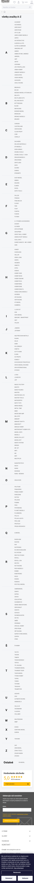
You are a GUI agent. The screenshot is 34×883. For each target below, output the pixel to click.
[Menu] (31, 2)
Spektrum (18, 628)
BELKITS (17, 95)
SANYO (17, 591)
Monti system (19, 442)
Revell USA (18, 560)
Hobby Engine (19, 278)
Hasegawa (18, 252)
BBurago (17, 87)
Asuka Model (19, 77)
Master (17, 392)
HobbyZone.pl (19, 289)
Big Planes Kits (19, 98)
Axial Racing (19, 83)
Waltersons (18, 719)
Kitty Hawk (18, 351)
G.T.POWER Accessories (22, 221)
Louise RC (18, 377)
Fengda (17, 198)
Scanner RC (18, 602)
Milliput (17, 416)
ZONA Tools (18, 750)
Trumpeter (18, 689)
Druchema (18, 160)
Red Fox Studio (19, 555)
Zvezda (17, 756)
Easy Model (18, 177)
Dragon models (20, 157)
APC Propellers (20, 67)
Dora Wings (18, 149)
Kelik (16, 341)
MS (15, 453)
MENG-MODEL (19, 405)
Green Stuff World (21, 237)
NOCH (16, 465)
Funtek (17, 211)
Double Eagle (19, 152)
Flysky (17, 203)
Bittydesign (18, 103)
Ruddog (17, 581)
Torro (17, 681)
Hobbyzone (18, 286)
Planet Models (19, 510)
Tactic (17, 652)
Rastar (17, 542)
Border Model (19, 111)
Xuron (17, 732)
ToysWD (17, 683)
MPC (16, 450)
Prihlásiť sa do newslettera (11, 820)
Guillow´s (18, 239)
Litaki (16, 374)
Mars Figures (19, 390)
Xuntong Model (20, 729)
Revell (17, 558)
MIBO (16, 411)
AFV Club (17, 32)
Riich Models (19, 568)
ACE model (18, 24)
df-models (18, 146)
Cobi (16, 134)
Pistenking (18, 508)
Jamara (17, 328)
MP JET (17, 448)
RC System (18, 552)
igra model (18, 315)
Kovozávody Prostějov (22, 362)
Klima (16, 354)
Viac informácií (19, 868)
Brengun (17, 114)
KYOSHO (17, 370)
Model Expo (18, 432)
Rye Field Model (20, 584)
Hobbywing (18, 284)
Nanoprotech (19, 463)
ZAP (16, 745)
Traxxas (17, 686)
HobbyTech (18, 281)
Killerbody (18, 346)
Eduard (17, 183)
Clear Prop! (18, 131)
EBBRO (17, 180)
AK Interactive (19, 40)
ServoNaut (18, 607)
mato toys (18, 403)
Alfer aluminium (20, 46)
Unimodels (18, 701)
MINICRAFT (18, 424)
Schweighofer (19, 615)
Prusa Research (20, 526)
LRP (16, 380)
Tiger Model (19, 673)
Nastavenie (17, 872)
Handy (17, 249)
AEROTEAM (18, 30)
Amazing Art (19, 48)
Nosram (17, 471)
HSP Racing (18, 299)
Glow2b (17, 226)
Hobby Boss (18, 276)
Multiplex (18, 458)
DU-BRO (17, 168)
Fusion (17, 214)
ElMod (17, 185)
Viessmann (18, 708)
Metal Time (18, 408)
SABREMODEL (19, 589)
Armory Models (20, 72)
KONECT (17, 359)
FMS (16, 206)
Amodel (17, 56)
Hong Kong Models (21, 292)
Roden (17, 579)
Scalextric (18, 599)
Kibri (16, 343)
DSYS (16, 165)
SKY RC (17, 618)
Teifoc (17, 662)
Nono (16, 468)
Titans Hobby (19, 676)
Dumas (17, 170)
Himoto (17, 265)
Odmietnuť (8, 878)
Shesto (17, 610)
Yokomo (17, 738)
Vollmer (17, 714)
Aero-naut (18, 27)
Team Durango (19, 660)
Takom (17, 654)
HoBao (17, 270)
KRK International (21, 367)
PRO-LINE (17, 521)
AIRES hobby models (21, 35)
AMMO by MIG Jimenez (21, 53)
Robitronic (18, 573)
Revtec (17, 563)
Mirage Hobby (19, 427)
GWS (16, 245)
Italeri (17, 322)
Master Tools (19, 397)
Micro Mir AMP (19, 413)
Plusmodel (18, 513)
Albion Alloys (19, 43)
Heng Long (18, 257)
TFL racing (18, 665)
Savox (16, 596)
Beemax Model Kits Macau (23, 92)
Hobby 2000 (18, 273)
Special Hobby (19, 626)
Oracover (18, 480)
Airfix (16, 38)
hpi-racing (18, 297)
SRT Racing (18, 631)
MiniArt (17, 419)
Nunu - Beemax (19, 473)
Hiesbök (17, 262)
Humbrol (18, 305)
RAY (16, 544)
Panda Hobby (19, 492)
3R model (22, 762)
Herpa (16, 260)
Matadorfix (18, 400)
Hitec (16, 268)
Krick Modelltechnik (21, 365)
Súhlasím (25, 878)
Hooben (17, 294)
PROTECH (17, 523)
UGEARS (17, 693)
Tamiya (17, 657)
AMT (16, 59)
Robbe (17, 571)
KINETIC (17, 349)
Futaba (17, 216)
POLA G (17, 515)
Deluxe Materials (20, 144)
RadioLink (18, 539)
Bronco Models (20, 116)
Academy (17, 22)
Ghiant (17, 224)
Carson (17, 123)
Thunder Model (20, 668)
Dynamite (18, 173)
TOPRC (17, 678)
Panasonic (18, 489)
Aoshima (17, 64)
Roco (16, 576)
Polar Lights (19, 518)
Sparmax (17, 623)
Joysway (17, 330)
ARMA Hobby (18, 69)
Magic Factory (19, 384)
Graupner (18, 231)
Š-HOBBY (17, 645)
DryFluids (18, 162)
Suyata (17, 636)
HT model (18, 302)
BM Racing (18, 108)
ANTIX (16, 61)
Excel (16, 188)
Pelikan (17, 500)
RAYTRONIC (18, 547)
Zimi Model (18, 748)
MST (16, 456)
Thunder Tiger (19, 670)
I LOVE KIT (17, 309)
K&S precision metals (22, 335)
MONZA (17, 445)
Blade (16, 106)
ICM (16, 312)
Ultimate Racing (20, 699)
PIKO (16, 505)
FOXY (16, 208)
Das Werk (18, 141)
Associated (18, 75)
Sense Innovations (21, 604)
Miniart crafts (19, 421)
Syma (16, 639)
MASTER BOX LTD (20, 395)
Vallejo (17, 706)
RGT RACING (18, 565)
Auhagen (17, 80)
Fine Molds (18, 200)
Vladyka (17, 711)
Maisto (17, 387)
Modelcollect (19, 437)
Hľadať (30, 7)
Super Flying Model (21, 634)
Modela (17, 434)
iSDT (16, 320)
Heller (17, 255)
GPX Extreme (19, 229)
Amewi (17, 51)
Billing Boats (19, 100)
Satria (17, 594)
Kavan (16, 338)
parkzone (18, 494)
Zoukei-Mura (19, 753)
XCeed (16, 727)
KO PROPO (18, 357)
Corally (17, 137)
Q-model (17, 533)
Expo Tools (18, 191)
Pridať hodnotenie (10, 784)
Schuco (17, 612)
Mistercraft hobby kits (22, 429)
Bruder (17, 119)
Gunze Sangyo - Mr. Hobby (23, 242)
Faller (17, 195)
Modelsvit (18, 440)
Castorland (19, 126)
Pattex (17, 497)
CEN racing (18, 129)
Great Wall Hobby (20, 234)
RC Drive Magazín (20, 550)
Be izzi (16, 90)
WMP (16, 722)
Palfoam (17, 486)
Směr (16, 620)
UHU (16, 696)
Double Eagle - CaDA (21, 154)
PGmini (17, 502)
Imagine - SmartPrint (21, 317)
